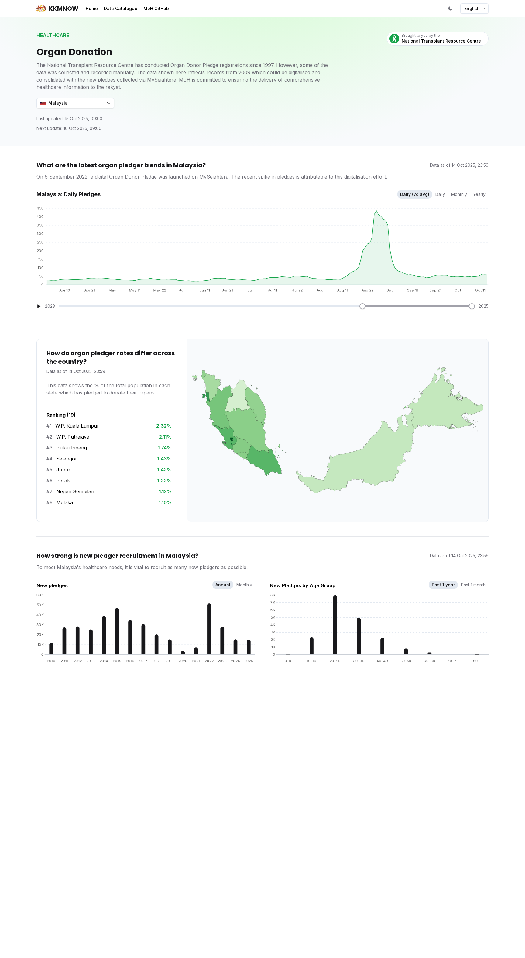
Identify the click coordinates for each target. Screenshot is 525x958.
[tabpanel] (145, 627)
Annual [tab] (222, 584)
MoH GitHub (156, 8)
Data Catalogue (120, 8)
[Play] (38, 306)
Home (92, 8)
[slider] (362, 306)
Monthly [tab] (244, 584)
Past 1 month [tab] (473, 584)
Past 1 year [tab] (443, 584)
